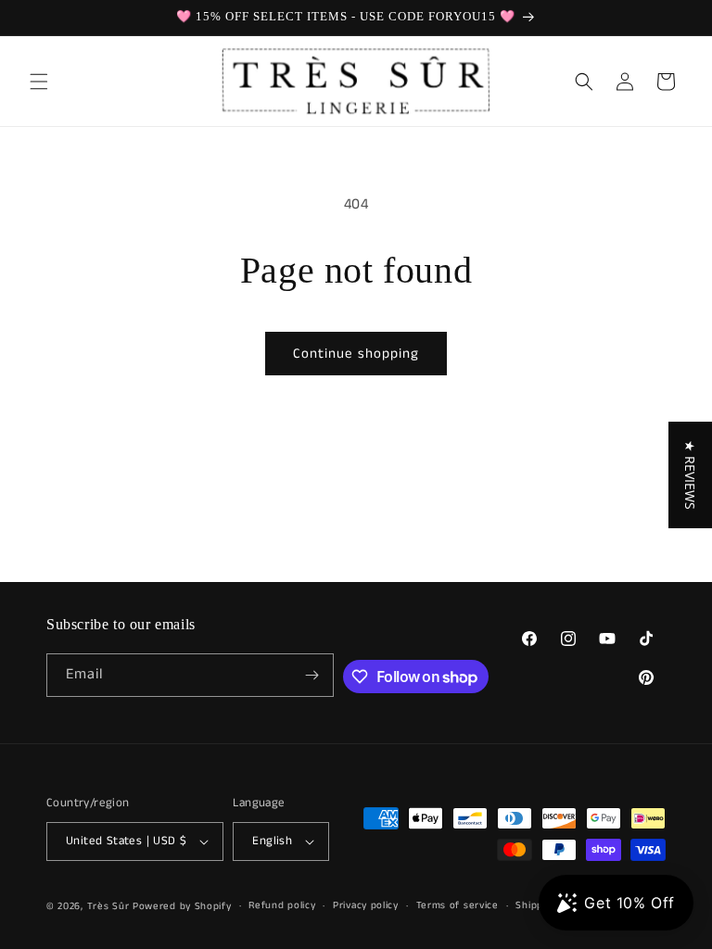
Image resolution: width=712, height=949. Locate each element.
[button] (39, 81)
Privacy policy (366, 905)
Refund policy (281, 905)
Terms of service (457, 905)
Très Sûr (110, 906)
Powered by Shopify (182, 906)
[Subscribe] (312, 675)
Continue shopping (356, 353)
